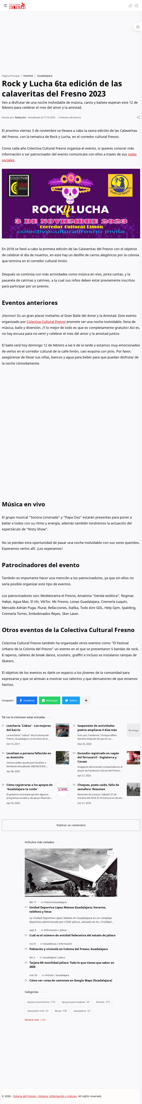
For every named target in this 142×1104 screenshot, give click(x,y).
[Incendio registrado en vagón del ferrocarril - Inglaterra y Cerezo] (133, 757)
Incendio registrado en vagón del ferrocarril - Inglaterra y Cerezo (98, 757)
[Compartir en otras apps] (86, 700)
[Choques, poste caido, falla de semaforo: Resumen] (133, 789)
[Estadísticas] (51, 943)
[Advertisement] (71, 41)
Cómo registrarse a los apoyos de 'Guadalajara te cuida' (29, 787)
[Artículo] (50, 975)
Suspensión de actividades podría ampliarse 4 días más (97, 728)
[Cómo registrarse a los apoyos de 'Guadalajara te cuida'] (62, 789)
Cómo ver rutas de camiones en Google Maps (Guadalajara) (70, 980)
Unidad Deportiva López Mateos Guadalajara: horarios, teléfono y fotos (67, 909)
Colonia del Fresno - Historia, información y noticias (45, 1096)
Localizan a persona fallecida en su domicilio (28, 755)
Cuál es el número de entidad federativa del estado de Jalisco (72, 935)
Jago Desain (126, 1096)
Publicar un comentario (71, 825)
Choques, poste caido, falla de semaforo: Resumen (98, 787)
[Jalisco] (63, 930)
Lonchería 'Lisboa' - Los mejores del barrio (28, 728)
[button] (130, 5)
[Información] (51, 930)
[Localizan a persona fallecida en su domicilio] (62, 757)
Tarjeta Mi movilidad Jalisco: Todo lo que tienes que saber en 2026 (71, 965)
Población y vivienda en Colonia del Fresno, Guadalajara (68, 949)
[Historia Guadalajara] (55, 902)
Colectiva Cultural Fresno (46, 321)
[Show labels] (36, 1020)
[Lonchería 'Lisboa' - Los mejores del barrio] (62, 730)
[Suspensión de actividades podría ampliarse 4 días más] (133, 730)
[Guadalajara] (50, 957)
